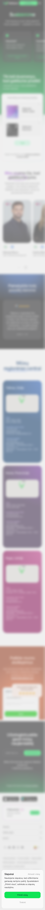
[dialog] (22, 889)
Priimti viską (22, 895)
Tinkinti (22, 902)
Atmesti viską (34, 874)
